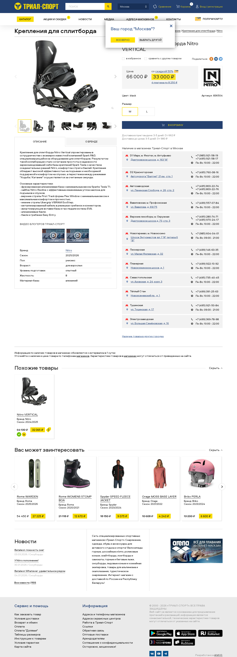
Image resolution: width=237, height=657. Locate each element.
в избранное (133, 58)
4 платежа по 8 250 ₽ (164, 82)
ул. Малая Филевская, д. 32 (147, 253)
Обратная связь (93, 630)
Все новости (21, 582)
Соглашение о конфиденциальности (107, 642)
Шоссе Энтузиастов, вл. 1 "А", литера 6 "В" (154, 239)
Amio (218, 655)
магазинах (130, 356)
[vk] (216, 59)
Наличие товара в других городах (143, 336)
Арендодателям (93, 638)
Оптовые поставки (95, 634)
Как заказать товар (27, 614)
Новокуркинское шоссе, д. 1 (147, 267)
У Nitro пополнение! (26, 560)
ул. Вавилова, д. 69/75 (144, 206)
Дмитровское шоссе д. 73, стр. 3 (150, 220)
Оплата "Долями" (26, 630)
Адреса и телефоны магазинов (103, 614)
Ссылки (87, 626)
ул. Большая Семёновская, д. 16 (150, 323)
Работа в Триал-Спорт (97, 622)
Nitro (69, 250)
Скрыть (214, 368)
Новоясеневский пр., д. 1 (145, 295)
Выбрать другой (151, 40)
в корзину (175, 125)
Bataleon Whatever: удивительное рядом (39, 571)
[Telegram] (165, 653)
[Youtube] (159, 653)
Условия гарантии (26, 642)
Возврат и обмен (25, 622)
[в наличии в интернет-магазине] (24, 434)
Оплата (19, 626)
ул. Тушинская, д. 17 (142, 309)
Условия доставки (26, 618)
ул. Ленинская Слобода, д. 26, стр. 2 (152, 190)
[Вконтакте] (152, 653)
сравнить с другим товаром (165, 58)
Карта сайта (22, 646)
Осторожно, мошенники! (99, 646)
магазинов (83, 356)
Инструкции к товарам (30, 638)
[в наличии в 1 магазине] (19, 434)
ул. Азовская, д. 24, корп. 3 (146, 281)
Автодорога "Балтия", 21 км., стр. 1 (152, 176)
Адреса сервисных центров (101, 618)
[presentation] (17, 76)
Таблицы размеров (27, 634)
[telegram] (221, 59)
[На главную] (36, 6)
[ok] (211, 59)
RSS (33, 582)
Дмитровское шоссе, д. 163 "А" (149, 159)
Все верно (123, 40)
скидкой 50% (164, 71)
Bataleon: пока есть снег (29, 550)
